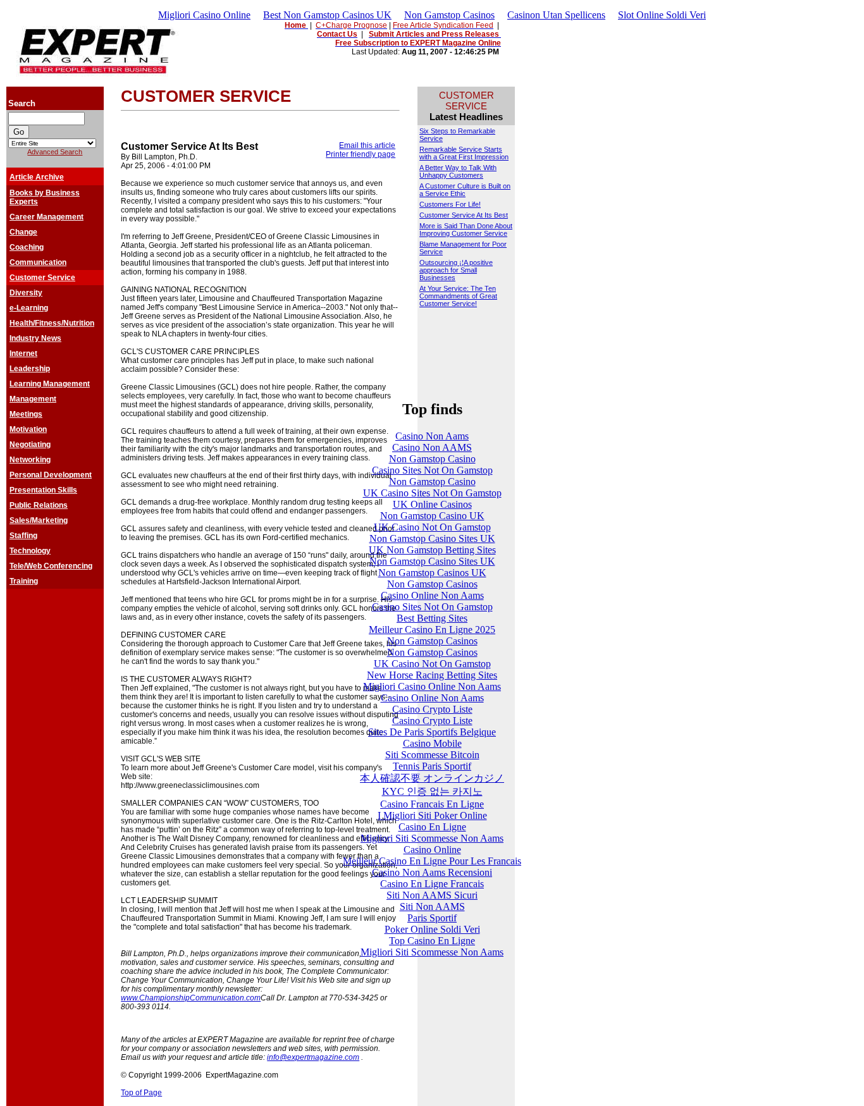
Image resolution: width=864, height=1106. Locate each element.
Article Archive (36, 177)
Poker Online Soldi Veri (432, 929)
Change (23, 232)
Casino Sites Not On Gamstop (432, 470)
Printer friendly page (360, 154)
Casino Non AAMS (432, 447)
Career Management (46, 216)
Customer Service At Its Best (463, 215)
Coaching (26, 247)
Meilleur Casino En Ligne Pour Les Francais (432, 861)
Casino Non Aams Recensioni (432, 872)
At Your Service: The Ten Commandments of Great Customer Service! (458, 296)
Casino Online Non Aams (432, 595)
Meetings (25, 414)
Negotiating (30, 444)
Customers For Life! (450, 204)
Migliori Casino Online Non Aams (432, 686)
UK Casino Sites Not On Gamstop (432, 493)
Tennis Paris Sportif (432, 766)
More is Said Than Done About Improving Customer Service (465, 229)
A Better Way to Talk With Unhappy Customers (458, 171)
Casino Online (432, 849)
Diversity (25, 292)
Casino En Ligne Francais (432, 883)
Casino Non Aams (432, 436)
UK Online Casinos (432, 504)
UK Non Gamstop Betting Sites (432, 549)
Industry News (35, 338)
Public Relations (38, 505)
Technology (30, 550)
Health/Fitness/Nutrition (51, 323)
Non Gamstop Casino (432, 458)
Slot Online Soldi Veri (662, 14)
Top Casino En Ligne (432, 940)
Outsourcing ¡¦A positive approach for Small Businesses (456, 270)
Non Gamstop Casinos (449, 14)
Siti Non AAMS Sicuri (432, 895)
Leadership (29, 368)
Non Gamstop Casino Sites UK (432, 538)
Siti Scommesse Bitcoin (432, 754)
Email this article (367, 145)
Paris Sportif (432, 917)
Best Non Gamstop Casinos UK (327, 14)
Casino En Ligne (432, 826)
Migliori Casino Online (204, 14)
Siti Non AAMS (432, 906)
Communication (37, 262)
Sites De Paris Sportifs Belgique (432, 732)
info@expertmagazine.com (313, 1057)
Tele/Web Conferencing (50, 566)
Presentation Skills (43, 490)
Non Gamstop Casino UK (432, 515)
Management (32, 399)
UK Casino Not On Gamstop (432, 527)
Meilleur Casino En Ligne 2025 (432, 629)
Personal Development (50, 474)
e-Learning (28, 308)
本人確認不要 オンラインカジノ (432, 778)
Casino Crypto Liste (432, 709)
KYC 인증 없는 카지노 (432, 791)
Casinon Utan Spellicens (556, 14)
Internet (23, 353)
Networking (30, 459)
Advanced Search (54, 152)
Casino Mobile (432, 743)
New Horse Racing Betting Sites (432, 675)
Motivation (28, 429)
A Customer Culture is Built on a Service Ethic (464, 189)
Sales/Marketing (38, 520)
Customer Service (42, 277)
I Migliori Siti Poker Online (432, 815)
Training (23, 581)
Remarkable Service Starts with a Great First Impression (464, 153)
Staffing (23, 535)
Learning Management (49, 383)
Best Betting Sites (432, 618)
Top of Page (141, 1092)
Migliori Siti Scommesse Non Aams (432, 838)
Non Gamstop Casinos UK (432, 572)
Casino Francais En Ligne (432, 804)
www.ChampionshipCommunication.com (191, 997)
